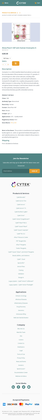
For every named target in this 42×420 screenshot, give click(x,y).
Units (4, 61)
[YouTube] (28, 387)
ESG (21, 336)
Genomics (21, 310)
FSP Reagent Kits (21, 241)
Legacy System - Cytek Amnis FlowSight (21, 285)
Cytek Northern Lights (21, 212)
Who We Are (21, 329)
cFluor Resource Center (21, 237)
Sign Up (34, 171)
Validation (21, 274)
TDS (12, 123)
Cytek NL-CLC (21, 234)
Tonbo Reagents (21, 248)
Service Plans (21, 266)
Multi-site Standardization (21, 318)
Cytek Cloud (21, 259)
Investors (21, 365)
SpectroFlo (21, 263)
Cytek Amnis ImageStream (21, 219)
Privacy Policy (21, 358)
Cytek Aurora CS (21, 208)
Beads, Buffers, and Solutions (21, 255)
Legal (21, 350)
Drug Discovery (21, 307)
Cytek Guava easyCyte (21, 230)
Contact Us (21, 343)
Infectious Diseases (21, 299)
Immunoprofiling (21, 314)
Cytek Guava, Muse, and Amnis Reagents (21, 252)
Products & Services (9, 13)
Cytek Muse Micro (21, 223)
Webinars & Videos (21, 376)
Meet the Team (21, 332)
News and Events (21, 361)
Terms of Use (21, 354)
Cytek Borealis (21, 197)
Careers (21, 340)
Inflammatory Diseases (21, 303)
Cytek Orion (21, 215)
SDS (15, 123)
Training (21, 270)
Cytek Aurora (21, 204)
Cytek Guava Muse (21, 226)
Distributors (21, 347)
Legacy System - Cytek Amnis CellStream (21, 281)
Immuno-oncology (21, 296)
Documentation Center (21, 372)
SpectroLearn (21, 369)
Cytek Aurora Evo (21, 201)
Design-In (21, 277)
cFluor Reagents (21, 245)
